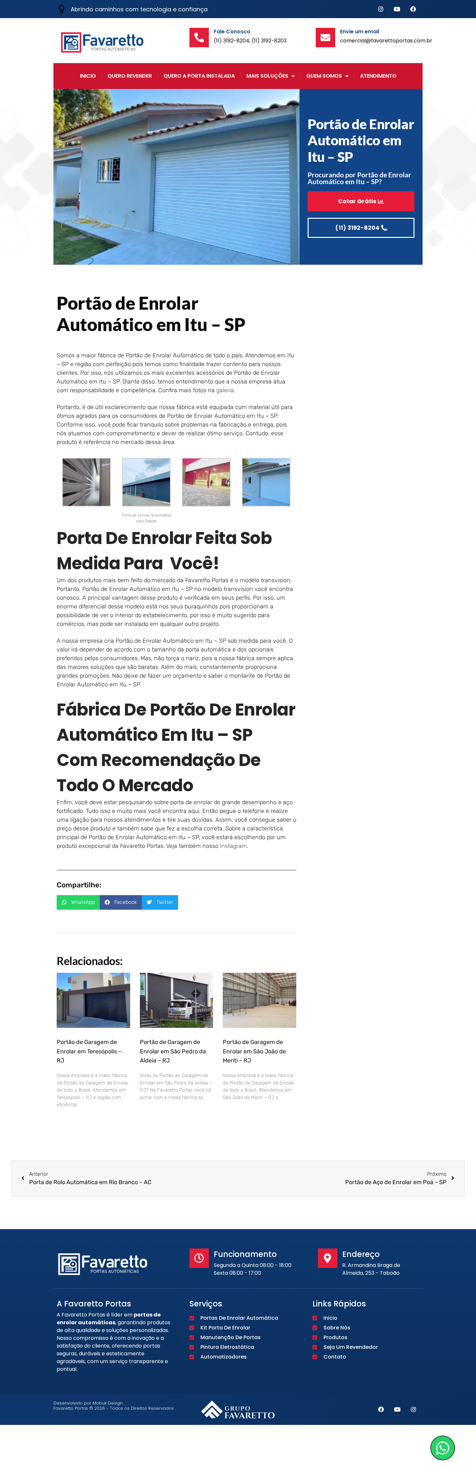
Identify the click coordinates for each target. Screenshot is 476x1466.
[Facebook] (413, 9)
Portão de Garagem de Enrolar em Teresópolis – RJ (89, 1051)
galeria (225, 390)
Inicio (88, 76)
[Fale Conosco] (199, 37)
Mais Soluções (267, 76)
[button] (78, 902)
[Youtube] (397, 9)
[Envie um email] (325, 37)
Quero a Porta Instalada (199, 76)
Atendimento (378, 76)
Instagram (233, 846)
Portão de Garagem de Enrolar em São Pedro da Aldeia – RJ (173, 1051)
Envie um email (359, 31)
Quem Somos (324, 76)
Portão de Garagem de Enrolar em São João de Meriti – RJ (254, 1051)
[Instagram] (381, 9)
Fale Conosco (232, 31)
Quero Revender (130, 76)
